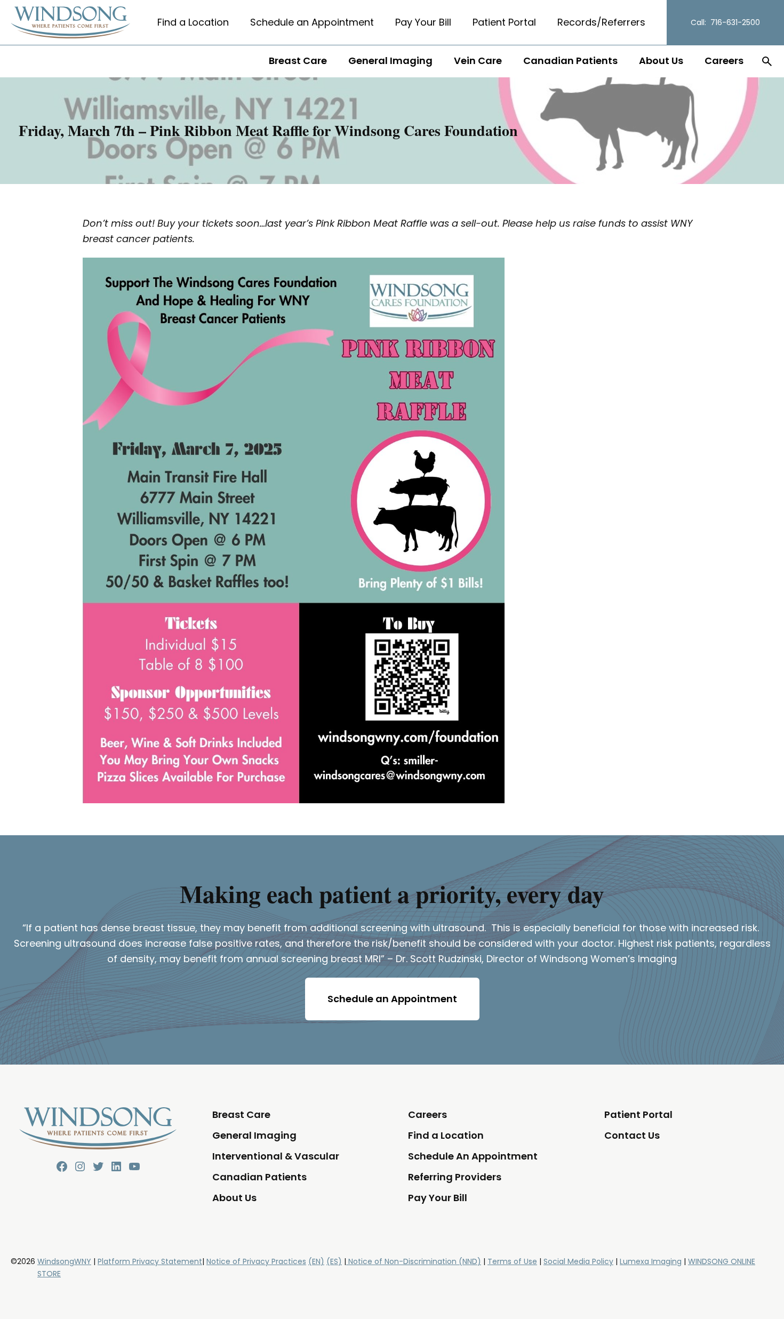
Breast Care (298, 60)
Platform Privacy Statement (150, 1261)
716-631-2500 (735, 22)
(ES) (334, 1261)
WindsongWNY (64, 1261)
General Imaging (390, 60)
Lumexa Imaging (651, 1261)
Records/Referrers (601, 22)
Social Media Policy (578, 1261)
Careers (724, 60)
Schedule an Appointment (312, 22)
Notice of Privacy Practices (256, 1261)
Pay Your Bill (423, 22)
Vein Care (478, 60)
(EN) (316, 1261)
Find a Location (193, 22)
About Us (661, 60)
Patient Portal (504, 22)
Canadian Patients (570, 60)
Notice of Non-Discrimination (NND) (413, 1261)
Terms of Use (512, 1261)
